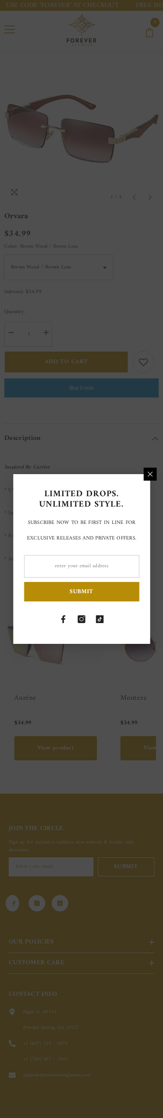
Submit (81, 591)
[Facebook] (63, 619)
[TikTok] (100, 619)
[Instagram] (82, 619)
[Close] (149, 474)
